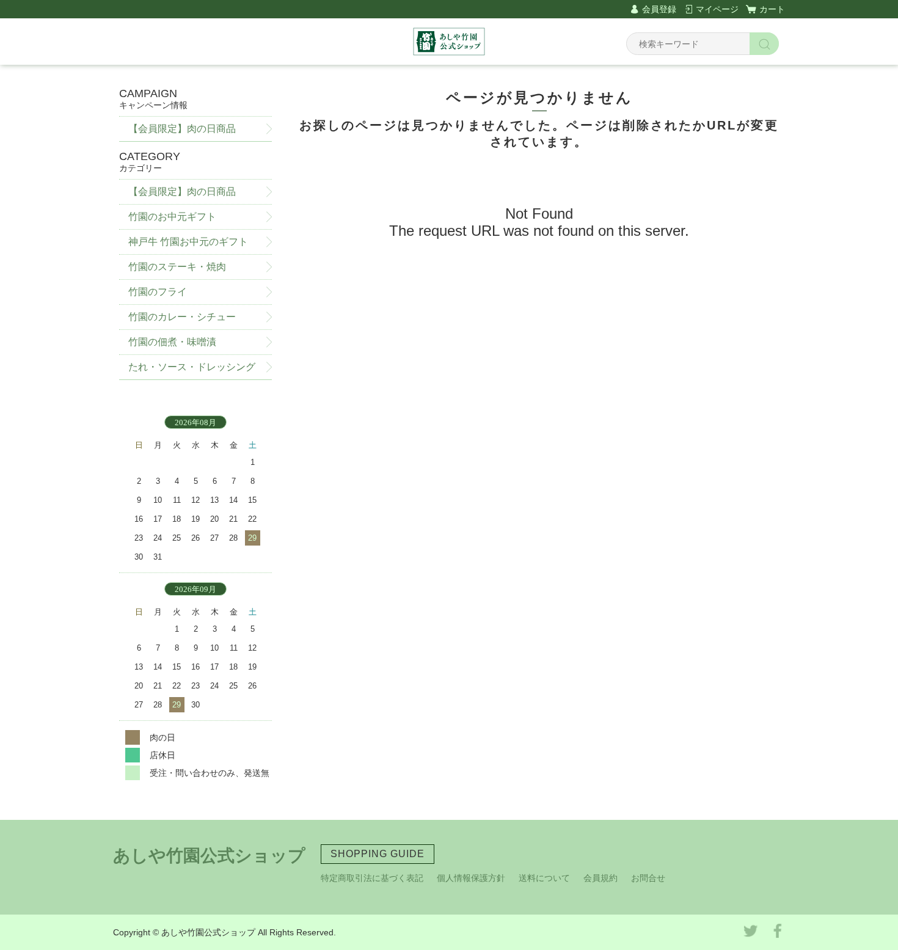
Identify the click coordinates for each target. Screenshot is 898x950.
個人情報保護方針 (471, 878)
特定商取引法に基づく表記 (372, 878)
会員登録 (659, 9)
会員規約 (600, 878)
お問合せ (648, 878)
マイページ (717, 9)
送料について (544, 878)
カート (772, 9)
